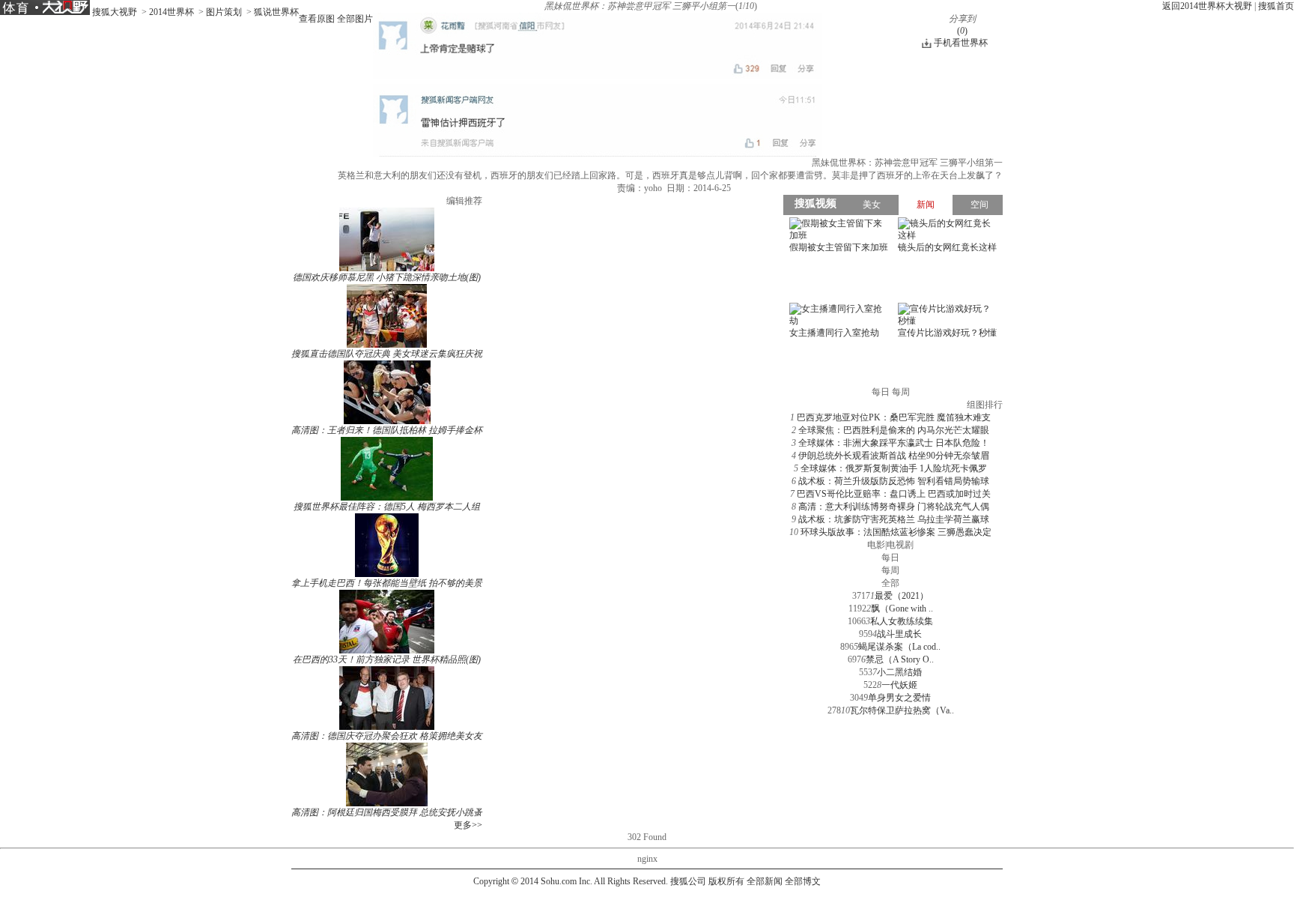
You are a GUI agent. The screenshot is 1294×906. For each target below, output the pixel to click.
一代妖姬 (899, 685)
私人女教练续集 (901, 621)
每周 (890, 570)
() (962, 30)
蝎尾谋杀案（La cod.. (899, 646)
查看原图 (317, 18)
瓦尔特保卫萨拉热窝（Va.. (902, 710)
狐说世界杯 (276, 12)
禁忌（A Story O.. (900, 659)
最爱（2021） (902, 596)
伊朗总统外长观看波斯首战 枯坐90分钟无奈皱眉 (893, 455)
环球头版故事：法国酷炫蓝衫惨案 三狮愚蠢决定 (896, 532)
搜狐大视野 (114, 12)
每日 (890, 557)
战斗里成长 (899, 634)
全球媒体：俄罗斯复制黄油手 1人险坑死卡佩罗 (894, 468)
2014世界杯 (171, 12)
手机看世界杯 (961, 42)
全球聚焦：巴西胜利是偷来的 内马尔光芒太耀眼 (893, 430)
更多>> (468, 825)
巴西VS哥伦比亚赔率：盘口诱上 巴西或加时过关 (894, 494)
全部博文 (803, 881)
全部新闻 (765, 881)
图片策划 (224, 12)
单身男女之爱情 (899, 697)
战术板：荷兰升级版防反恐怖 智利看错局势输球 (893, 481)
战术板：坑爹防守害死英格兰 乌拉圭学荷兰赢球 (893, 519)
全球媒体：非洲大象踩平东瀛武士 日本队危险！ (893, 443)
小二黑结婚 (899, 672)
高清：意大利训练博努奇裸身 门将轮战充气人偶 (893, 506)
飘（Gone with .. (902, 608)
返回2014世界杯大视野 (1207, 6)
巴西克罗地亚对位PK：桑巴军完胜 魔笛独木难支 (894, 417)
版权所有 (726, 881)
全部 (890, 583)
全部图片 (355, 18)
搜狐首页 (1276, 6)
